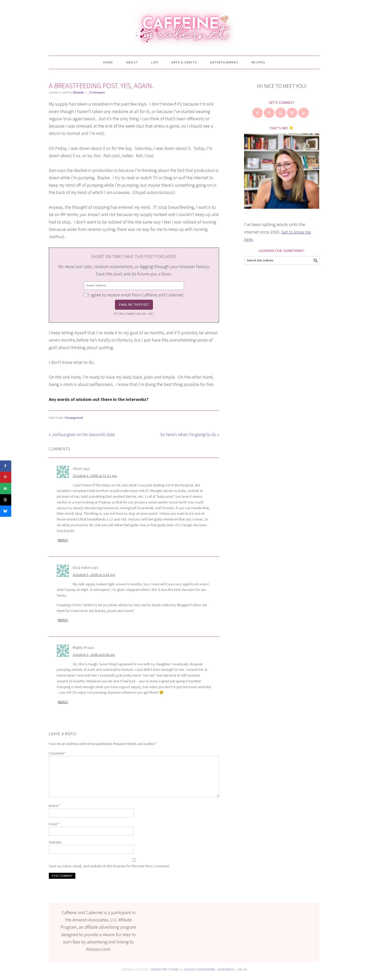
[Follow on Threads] (292, 113)
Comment (57, 753)
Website (55, 842)
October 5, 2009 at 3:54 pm (94, 574)
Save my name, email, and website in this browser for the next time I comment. (109, 866)
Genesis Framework (199, 969)
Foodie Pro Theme (164, 969)
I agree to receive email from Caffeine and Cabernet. (136, 295)
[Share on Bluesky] (5, 511)
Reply (63, 540)
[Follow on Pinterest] (269, 113)
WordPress (226, 969)
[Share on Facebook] (5, 466)
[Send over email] (5, 488)
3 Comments (97, 92)
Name (54, 805)
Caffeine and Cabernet (184, 25)
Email (54, 824)
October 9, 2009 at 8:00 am (94, 654)
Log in (242, 969)
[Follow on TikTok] (304, 113)
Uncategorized (74, 417)
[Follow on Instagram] (281, 113)
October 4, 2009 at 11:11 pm (95, 475)
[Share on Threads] (5, 499)
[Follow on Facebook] (258, 113)
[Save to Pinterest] (5, 477)
